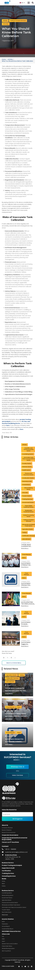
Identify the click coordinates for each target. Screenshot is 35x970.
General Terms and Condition (10, 943)
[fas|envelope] (3, 852)
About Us (5, 825)
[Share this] (4, 657)
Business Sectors (8, 863)
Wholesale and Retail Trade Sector (11, 905)
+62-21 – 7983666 (10, 849)
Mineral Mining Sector (7, 895)
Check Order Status (7, 946)
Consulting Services (9, 876)
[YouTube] (25, 966)
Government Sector (7, 897)
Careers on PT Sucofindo (10, 842)
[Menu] (29, 2)
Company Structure (7, 827)
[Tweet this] (7, 657)
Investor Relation (8, 919)
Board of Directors (6, 830)
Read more (5, 914)
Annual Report (6, 926)
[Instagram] (28, 966)
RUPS (3, 921)
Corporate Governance (10, 835)
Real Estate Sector (6, 912)
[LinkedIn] (31, 966)
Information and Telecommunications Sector (14, 907)
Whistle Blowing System (8, 948)
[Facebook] (19, 966)
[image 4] (7, 2)
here (8, 425)
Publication (5, 924)
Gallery (4, 886)
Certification (6, 871)
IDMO (3, 939)
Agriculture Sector (6, 900)
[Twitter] (22, 966)
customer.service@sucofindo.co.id (16, 852)
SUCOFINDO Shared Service (11, 931)
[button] (22, 2)
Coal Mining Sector (7, 893)
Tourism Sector (6, 909)
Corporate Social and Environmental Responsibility (14, 838)
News (3, 883)
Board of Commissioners (8, 832)
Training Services (8, 873)
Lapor (3, 941)
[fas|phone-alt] (3, 849)
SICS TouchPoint (6, 951)
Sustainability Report (7, 929)
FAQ (3, 936)
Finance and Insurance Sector (10, 902)
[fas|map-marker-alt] (3, 855)
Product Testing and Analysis (12, 865)
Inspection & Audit (8, 868)
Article (3, 881)
